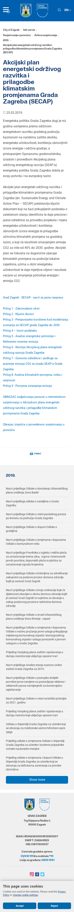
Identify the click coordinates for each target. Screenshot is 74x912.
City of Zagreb (11, 29)
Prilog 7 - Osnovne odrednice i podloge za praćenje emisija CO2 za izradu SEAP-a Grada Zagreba (32, 363)
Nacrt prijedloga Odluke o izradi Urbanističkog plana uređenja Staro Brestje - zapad (34, 616)
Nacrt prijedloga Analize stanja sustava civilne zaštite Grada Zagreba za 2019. (34, 666)
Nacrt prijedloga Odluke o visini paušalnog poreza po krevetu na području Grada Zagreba (36, 516)
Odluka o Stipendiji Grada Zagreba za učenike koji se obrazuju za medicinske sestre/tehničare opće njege (36, 728)
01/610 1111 (27, 856)
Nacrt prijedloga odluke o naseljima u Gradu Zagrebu (32, 503)
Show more (37, 779)
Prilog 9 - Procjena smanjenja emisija (27, 386)
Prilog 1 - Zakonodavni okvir (21, 308)
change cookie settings (25, 895)
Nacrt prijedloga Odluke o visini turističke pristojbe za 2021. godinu (36, 700)
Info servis (29, 29)
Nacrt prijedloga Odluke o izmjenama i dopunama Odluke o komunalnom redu (36, 541)
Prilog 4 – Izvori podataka (20, 330)
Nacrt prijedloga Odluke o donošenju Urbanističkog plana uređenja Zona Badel (37, 490)
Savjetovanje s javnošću (17, 35)
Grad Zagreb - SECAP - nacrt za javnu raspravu (33, 297)
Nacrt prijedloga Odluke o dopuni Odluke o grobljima (31, 528)
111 (51, 856)
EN (67, 10)
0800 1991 (47, 860)
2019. (6, 40)
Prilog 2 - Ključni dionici (18, 314)
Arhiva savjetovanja (45, 35)
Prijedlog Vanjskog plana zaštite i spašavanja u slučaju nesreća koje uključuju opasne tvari (34, 654)
